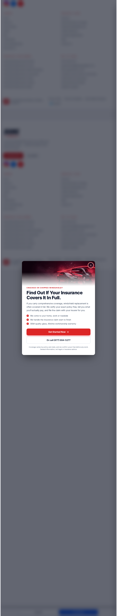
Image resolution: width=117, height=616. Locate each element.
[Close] (90, 265)
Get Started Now (58, 332)
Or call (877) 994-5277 (58, 340)
